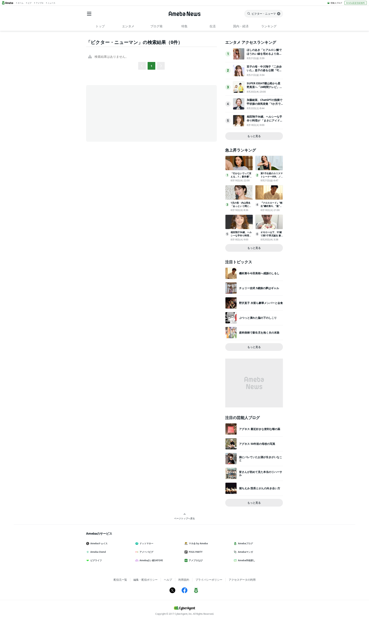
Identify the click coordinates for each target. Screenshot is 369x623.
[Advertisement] (121, 113)
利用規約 (183, 579)
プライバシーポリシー (208, 579)
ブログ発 (156, 26)
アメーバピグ (146, 552)
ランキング (269, 26)
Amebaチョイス (99, 543)
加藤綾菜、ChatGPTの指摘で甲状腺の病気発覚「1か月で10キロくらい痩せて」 (264, 103)
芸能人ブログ (336, 3)
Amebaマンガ (245, 552)
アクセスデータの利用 (242, 579)
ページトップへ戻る (184, 518)
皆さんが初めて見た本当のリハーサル (260, 473)
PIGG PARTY (195, 552)
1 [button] (151, 66)
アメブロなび (196, 560)
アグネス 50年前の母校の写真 (257, 444)
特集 (184, 26)
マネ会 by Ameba (198, 543)
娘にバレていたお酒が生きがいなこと (260, 458)
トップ (100, 26)
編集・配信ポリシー (145, 579)
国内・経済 (240, 26)
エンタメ (128, 26)
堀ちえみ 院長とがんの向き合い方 (259, 488)
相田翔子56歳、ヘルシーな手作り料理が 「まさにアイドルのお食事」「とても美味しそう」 (265, 122)
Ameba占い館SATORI (151, 560)
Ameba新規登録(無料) (355, 3)
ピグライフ (96, 560)
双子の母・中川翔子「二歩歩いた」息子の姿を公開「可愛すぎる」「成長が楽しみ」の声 (264, 72)
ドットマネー (146, 543)
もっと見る (254, 136)
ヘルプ (168, 579)
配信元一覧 (120, 579)
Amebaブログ (245, 543)
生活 (212, 26)
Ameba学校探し (246, 560)
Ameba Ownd (98, 552)
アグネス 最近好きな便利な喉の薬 (259, 429)
